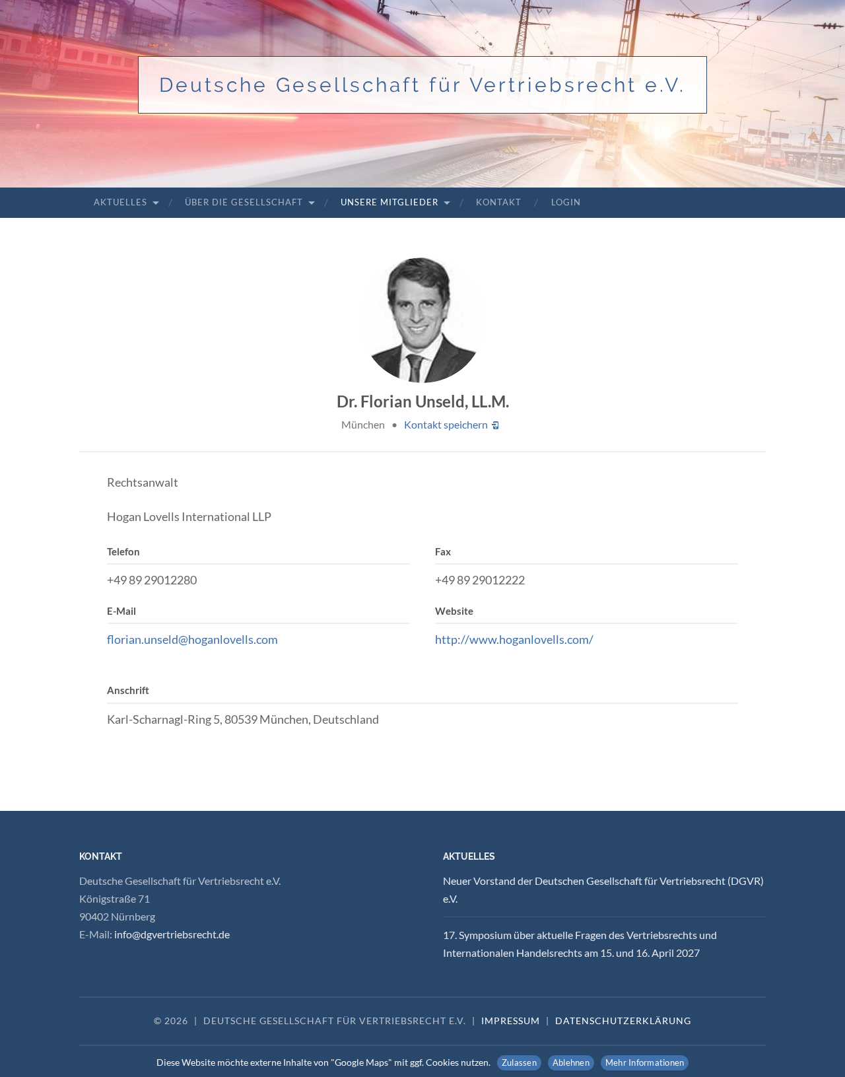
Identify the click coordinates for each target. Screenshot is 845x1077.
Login (566, 202)
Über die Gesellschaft (244, 202)
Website (454, 611)
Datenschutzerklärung (623, 1020)
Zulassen (519, 1062)
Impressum (510, 1020)
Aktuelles (120, 202)
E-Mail (121, 611)
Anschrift (128, 690)
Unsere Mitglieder (389, 202)
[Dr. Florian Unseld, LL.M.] (422, 320)
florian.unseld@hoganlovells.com (192, 639)
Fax (443, 551)
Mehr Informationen (645, 1062)
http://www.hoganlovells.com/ (514, 639)
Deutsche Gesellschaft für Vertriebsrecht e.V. (422, 84)
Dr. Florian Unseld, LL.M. (423, 401)
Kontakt (499, 202)
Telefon (123, 551)
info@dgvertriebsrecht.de (172, 934)
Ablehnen (571, 1062)
